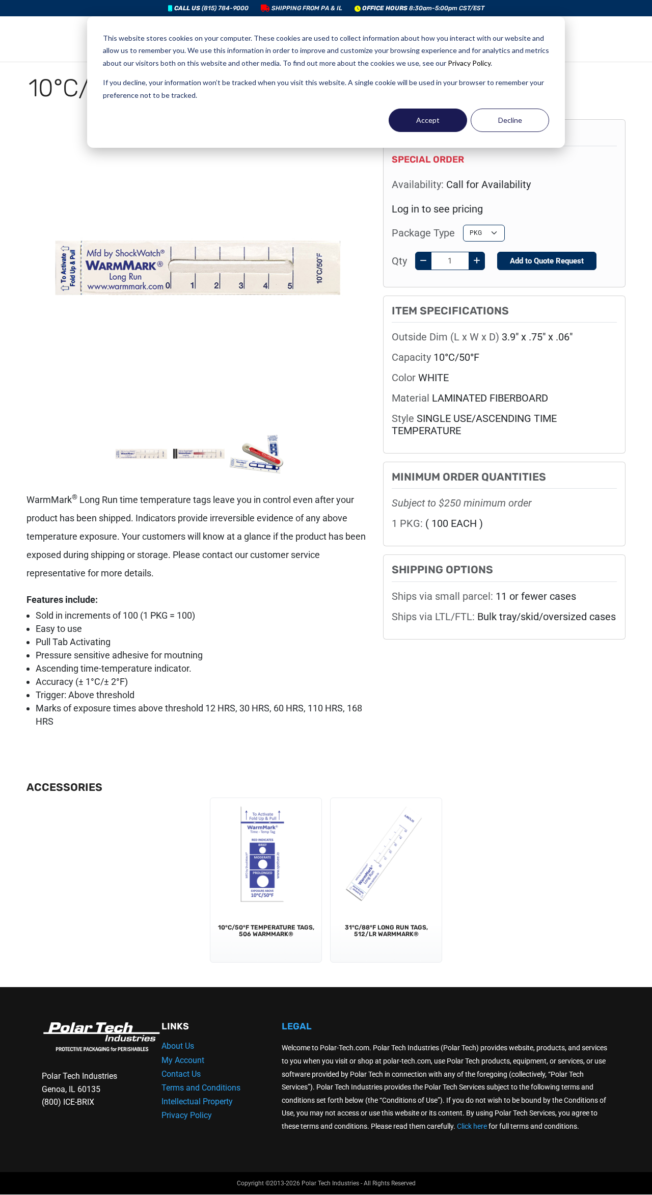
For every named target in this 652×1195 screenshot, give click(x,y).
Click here (472, 1126)
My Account (182, 1060)
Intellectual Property (197, 1101)
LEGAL (297, 1026)
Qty (399, 261)
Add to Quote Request (547, 260)
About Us (177, 1046)
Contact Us (181, 1074)
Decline (510, 120)
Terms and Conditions (200, 1088)
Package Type (423, 233)
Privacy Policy (469, 63)
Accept (428, 120)
